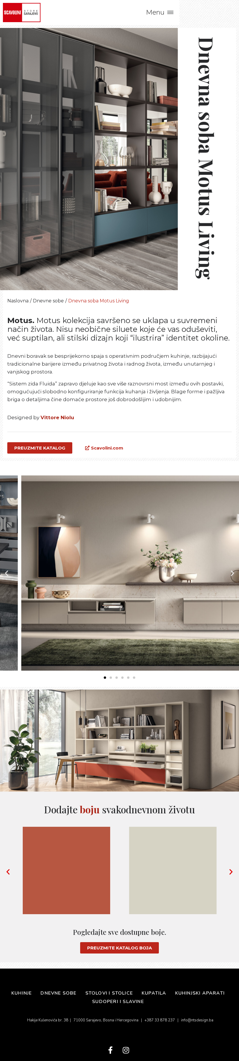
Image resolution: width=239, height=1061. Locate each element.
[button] (6, 573)
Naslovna (18, 301)
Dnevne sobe (48, 301)
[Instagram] (125, 1050)
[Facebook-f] (110, 1050)
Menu (155, 12)
